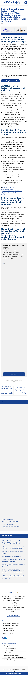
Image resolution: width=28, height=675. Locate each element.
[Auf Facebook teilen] (10, 381)
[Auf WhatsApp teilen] (7, 381)
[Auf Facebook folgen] (3, 638)
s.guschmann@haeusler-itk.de (11, 527)
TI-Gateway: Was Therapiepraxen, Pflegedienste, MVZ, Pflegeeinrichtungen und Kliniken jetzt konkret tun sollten (13, 570)
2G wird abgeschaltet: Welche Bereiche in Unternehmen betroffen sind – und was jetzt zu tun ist (13, 577)
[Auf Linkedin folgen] (6, 638)
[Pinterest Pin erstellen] (18, 381)
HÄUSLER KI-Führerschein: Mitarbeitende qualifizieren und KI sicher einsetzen (13, 547)
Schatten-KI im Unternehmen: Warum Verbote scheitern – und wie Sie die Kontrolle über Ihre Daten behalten (12, 542)
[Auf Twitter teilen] (12, 381)
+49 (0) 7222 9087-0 (8, 628)
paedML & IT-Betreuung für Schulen (12, 191)
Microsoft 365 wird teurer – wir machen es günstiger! (13, 565)
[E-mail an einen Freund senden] (15, 381)
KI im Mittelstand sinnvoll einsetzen (11, 556)
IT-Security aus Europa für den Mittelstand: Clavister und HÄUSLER (13, 560)
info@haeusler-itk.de (9, 633)
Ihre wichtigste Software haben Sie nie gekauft (12, 552)
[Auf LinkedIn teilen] (20, 381)
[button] (1, 2)
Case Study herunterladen (10, 81)
